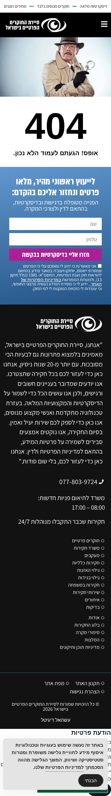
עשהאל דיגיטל (55, 720)
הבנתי (91, 780)
